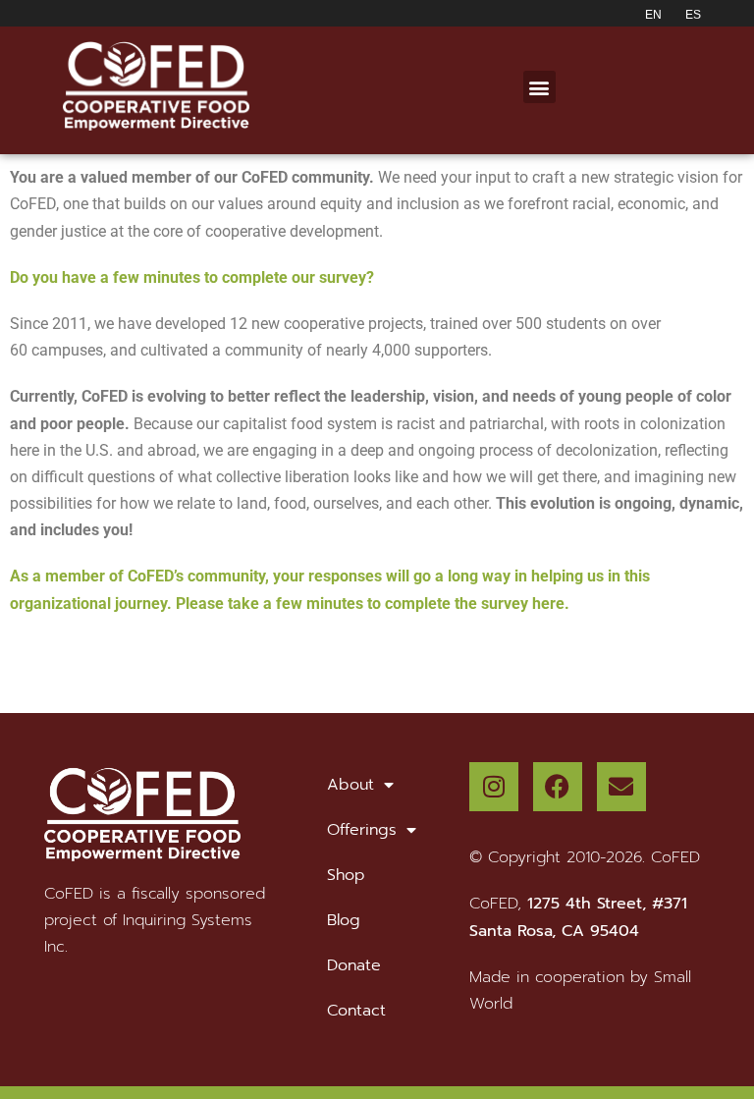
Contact (356, 1010)
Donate (354, 965)
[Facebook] (557, 786)
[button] (539, 87)
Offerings (362, 830)
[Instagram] (493, 786)
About (350, 785)
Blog (343, 920)
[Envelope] (621, 786)
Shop (346, 875)
